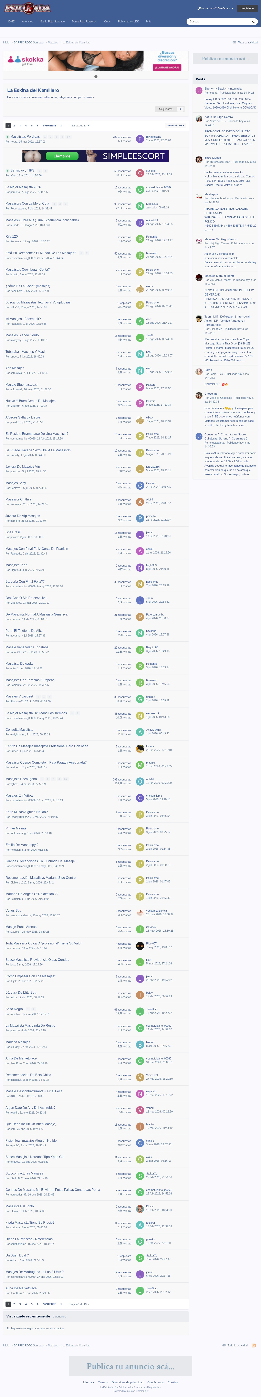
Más (148, 21)
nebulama (152, 581)
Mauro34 (15, 405)
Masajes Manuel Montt (219, 275)
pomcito (15, 192)
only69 (150, 779)
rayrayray (15, 340)
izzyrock (15, 931)
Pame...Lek (216, 373)
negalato (151, 1091)
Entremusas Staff (219, 161)
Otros (107, 21)
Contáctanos (155, 1382)
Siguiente (49, 125)
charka (213, 92)
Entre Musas (213, 157)
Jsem (149, 598)
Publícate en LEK (128, 21)
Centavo (15, 487)
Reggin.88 (152, 647)
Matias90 (15, 602)
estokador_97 (18, 1194)
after (12, 175)
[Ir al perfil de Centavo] (140, 486)
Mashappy (211, 194)
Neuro (13, 141)
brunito (14, 274)
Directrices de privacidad (128, 1382)
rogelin (14, 1112)
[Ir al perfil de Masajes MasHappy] (199, 196)
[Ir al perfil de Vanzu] (140, 1110)
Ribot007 (151, 943)
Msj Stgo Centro (219, 243)
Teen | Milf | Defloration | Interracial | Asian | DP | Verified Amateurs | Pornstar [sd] (228, 320)
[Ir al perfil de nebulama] (140, 584)
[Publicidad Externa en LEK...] (96, 60)
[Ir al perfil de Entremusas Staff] (199, 159)
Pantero (150, 384)
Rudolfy (14, 455)
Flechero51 (16, 701)
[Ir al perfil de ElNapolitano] (140, 139)
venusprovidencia (20, 915)
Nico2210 (15, 652)
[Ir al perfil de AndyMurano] (140, 732)
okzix (149, 1157)
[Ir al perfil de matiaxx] (140, 765)
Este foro (238, 21)
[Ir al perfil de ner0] (140, 354)
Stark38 (15, 1178)
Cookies (173, 1382)
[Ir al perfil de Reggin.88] (140, 650)
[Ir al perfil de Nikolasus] (140, 206)
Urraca (14, 356)
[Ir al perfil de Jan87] (140, 338)
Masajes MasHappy (221, 198)
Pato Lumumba (155, 614)
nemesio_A (152, 713)
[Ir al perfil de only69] (140, 781)
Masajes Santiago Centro (221, 239)
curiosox (151, 170)
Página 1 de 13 (79, 125)
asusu (149, 548)
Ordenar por (175, 125)
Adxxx (14, 1260)
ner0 (148, 351)
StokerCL (151, 1173)
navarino (15, 635)
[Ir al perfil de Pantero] (140, 387)
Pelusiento (152, 269)
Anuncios (27, 21)
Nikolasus (152, 203)
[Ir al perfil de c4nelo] (140, 1143)
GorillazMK (215, 328)
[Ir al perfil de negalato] (140, 1094)
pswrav (14, 537)
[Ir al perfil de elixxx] (140, 288)
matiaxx (15, 767)
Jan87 (149, 335)
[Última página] (61, 125)
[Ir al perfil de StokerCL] (140, 1176)
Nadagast (16, 323)
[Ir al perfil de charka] (199, 90)
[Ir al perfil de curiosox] (140, 173)
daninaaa (15, 1079)
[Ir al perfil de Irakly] (140, 995)
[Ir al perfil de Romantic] (140, 239)
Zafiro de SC (216, 121)
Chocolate (211, 393)
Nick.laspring (18, 833)
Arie (148, 319)
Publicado (237, 92)
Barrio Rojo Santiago (52, 21)
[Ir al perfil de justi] (140, 962)
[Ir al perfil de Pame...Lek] (199, 371)
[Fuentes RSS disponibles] (254, 1345)
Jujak (13, 981)
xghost (14, 784)
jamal (13, 422)
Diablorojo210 (18, 882)
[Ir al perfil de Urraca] (140, 749)
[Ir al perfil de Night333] (140, 567)
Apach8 (14, 1145)
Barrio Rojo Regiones (84, 21)
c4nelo (150, 1140)
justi (12, 964)
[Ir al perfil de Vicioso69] (140, 1077)
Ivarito (150, 1124)
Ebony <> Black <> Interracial (223, 88)
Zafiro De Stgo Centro (219, 116)
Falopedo (15, 553)
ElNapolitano (153, 136)
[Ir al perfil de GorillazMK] (199, 318)
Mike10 (14, 307)
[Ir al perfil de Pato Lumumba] (140, 617)
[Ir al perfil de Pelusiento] (140, 272)
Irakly (13, 997)
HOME (11, 21)
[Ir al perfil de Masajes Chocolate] (199, 395)
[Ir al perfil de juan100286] (140, 469)
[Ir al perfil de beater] (140, 1045)
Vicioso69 (152, 1075)
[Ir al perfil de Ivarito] (140, 1126)
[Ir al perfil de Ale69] (140, 502)
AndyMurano (17, 734)
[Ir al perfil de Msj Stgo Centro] (199, 241)
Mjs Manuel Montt (220, 279)
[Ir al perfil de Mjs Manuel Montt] (199, 277)
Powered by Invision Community (130, 1391)
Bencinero (16, 290)
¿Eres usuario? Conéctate (214, 8)
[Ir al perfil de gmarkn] (140, 699)
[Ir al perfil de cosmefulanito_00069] (140, 190)
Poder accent (18, 208)
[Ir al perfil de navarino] (140, 633)
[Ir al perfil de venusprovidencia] (140, 913)
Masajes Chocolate (220, 397)
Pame (208, 369)
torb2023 (15, 1161)
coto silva (16, 372)
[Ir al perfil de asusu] (140, 551)
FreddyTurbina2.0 (20, 816)
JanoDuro (151, 1009)
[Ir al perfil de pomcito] (140, 518)
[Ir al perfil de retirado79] (140, 223)
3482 (13, 1096)
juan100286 (153, 466)
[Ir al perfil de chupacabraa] (199, 436)
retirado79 (16, 225)
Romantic (16, 241)
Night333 (15, 569)
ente (12, 668)
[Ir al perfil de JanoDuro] (140, 1011)
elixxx (149, 286)
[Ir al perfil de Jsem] (140, 600)
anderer (150, 1222)
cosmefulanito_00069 (158, 187)
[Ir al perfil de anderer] (140, 1225)
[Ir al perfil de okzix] (140, 1159)
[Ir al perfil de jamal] (140, 535)
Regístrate (247, 8)
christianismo (154, 795)
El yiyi (14, 1211)
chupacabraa (217, 442)
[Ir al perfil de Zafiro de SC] (199, 118)
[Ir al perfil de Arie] (140, 321)
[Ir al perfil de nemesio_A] (140, 716)
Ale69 (149, 499)
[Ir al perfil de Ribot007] (140, 946)
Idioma (88, 1382)
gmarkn (150, 696)
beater (150, 1042)
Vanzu (150, 1107)
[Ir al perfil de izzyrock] (140, 929)
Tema (102, 1382)
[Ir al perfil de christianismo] (140, 798)
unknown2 (16, 389)
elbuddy (14, 1046)
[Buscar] (253, 21)
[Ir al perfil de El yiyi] (140, 1209)
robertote (15, 1014)
